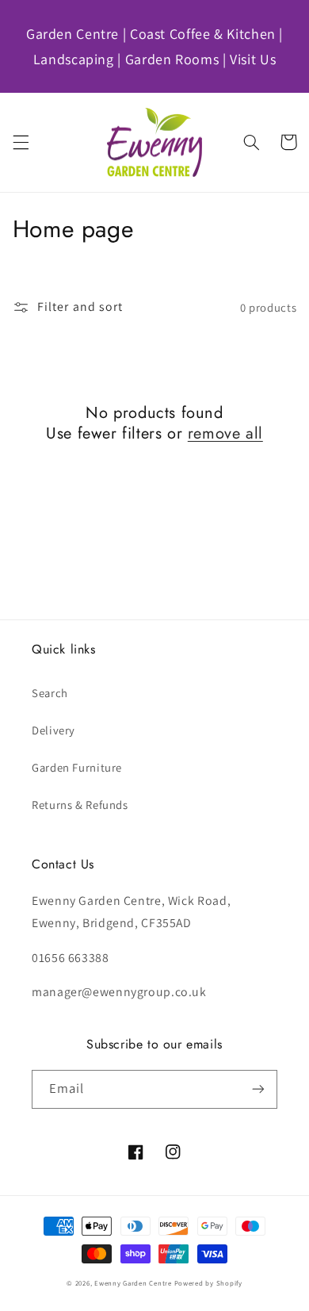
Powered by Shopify (208, 1283)
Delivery (53, 730)
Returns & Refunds (80, 804)
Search (50, 692)
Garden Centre (72, 34)
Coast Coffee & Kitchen (203, 34)
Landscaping (73, 59)
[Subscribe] (258, 1089)
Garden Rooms (172, 59)
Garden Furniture (77, 767)
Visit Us (253, 59)
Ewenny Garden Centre (133, 1283)
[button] (20, 142)
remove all (225, 434)
